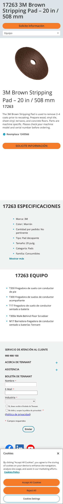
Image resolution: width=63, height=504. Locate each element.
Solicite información (32, 146)
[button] (56, 362)
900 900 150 (11, 355)
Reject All (31, 490)
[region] (31, 476)
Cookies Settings (31, 498)
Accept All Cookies (31, 482)
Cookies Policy (11, 472)
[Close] (58, 453)
